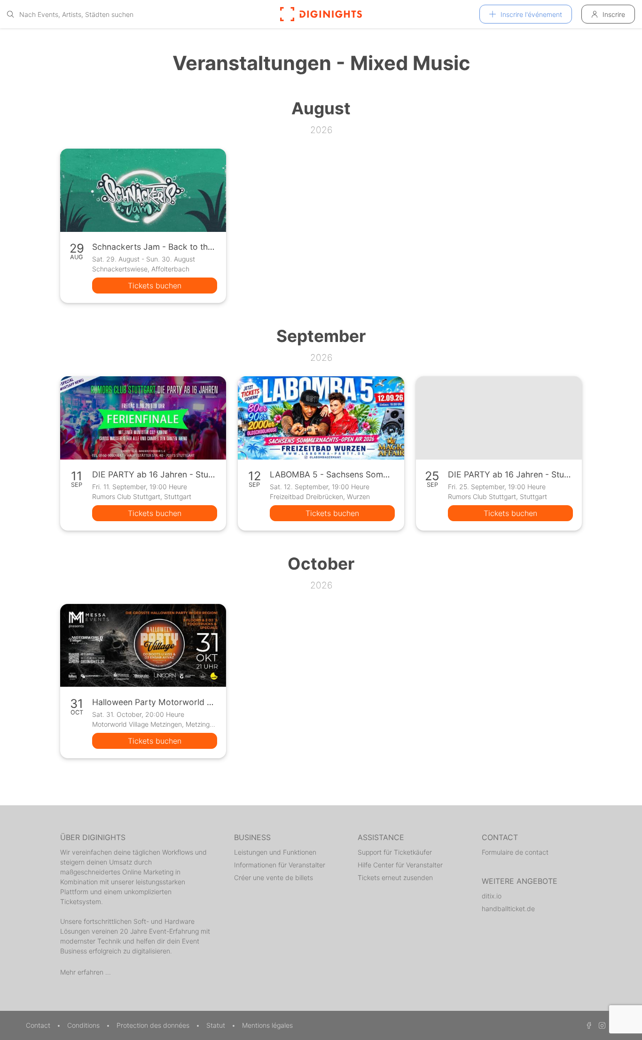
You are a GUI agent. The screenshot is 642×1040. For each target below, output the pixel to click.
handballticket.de (508, 909)
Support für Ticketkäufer (395, 852)
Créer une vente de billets (273, 877)
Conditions (84, 1025)
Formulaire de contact (515, 852)
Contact (39, 1025)
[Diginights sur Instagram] (600, 1025)
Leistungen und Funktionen (275, 852)
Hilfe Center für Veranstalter (400, 865)
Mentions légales (267, 1025)
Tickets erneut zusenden (395, 877)
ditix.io (491, 896)
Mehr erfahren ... (85, 972)
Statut (216, 1025)
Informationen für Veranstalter (279, 865)
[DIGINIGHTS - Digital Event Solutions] (321, 14)
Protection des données (154, 1025)
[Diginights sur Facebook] (587, 1025)
